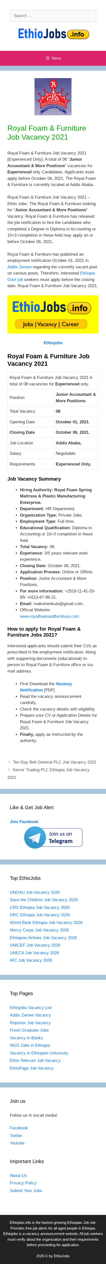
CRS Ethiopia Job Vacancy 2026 (40, 907)
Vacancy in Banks (26, 1038)
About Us (18, 1175)
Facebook (19, 1128)
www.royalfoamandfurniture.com (49, 616)
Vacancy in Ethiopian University (39, 1053)
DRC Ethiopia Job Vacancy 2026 (40, 915)
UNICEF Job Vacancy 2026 (35, 945)
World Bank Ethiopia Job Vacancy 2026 (46, 922)
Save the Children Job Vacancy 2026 (44, 899)
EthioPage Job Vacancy (31, 1068)
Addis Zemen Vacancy (30, 1015)
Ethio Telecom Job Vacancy (36, 1060)
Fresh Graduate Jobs (29, 1030)
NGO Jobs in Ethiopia (30, 1045)
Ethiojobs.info (20, 1222)
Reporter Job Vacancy (30, 1022)
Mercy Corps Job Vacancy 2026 (39, 930)
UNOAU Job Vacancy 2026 (35, 892)
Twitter (16, 1135)
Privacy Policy (23, 1183)
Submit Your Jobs (26, 1190)
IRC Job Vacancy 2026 (31, 960)
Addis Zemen (19, 267)
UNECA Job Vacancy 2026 (34, 953)
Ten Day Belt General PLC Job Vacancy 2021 (54, 762)
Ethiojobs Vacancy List (31, 1007)
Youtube (17, 1143)
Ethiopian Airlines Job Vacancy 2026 (43, 937)
